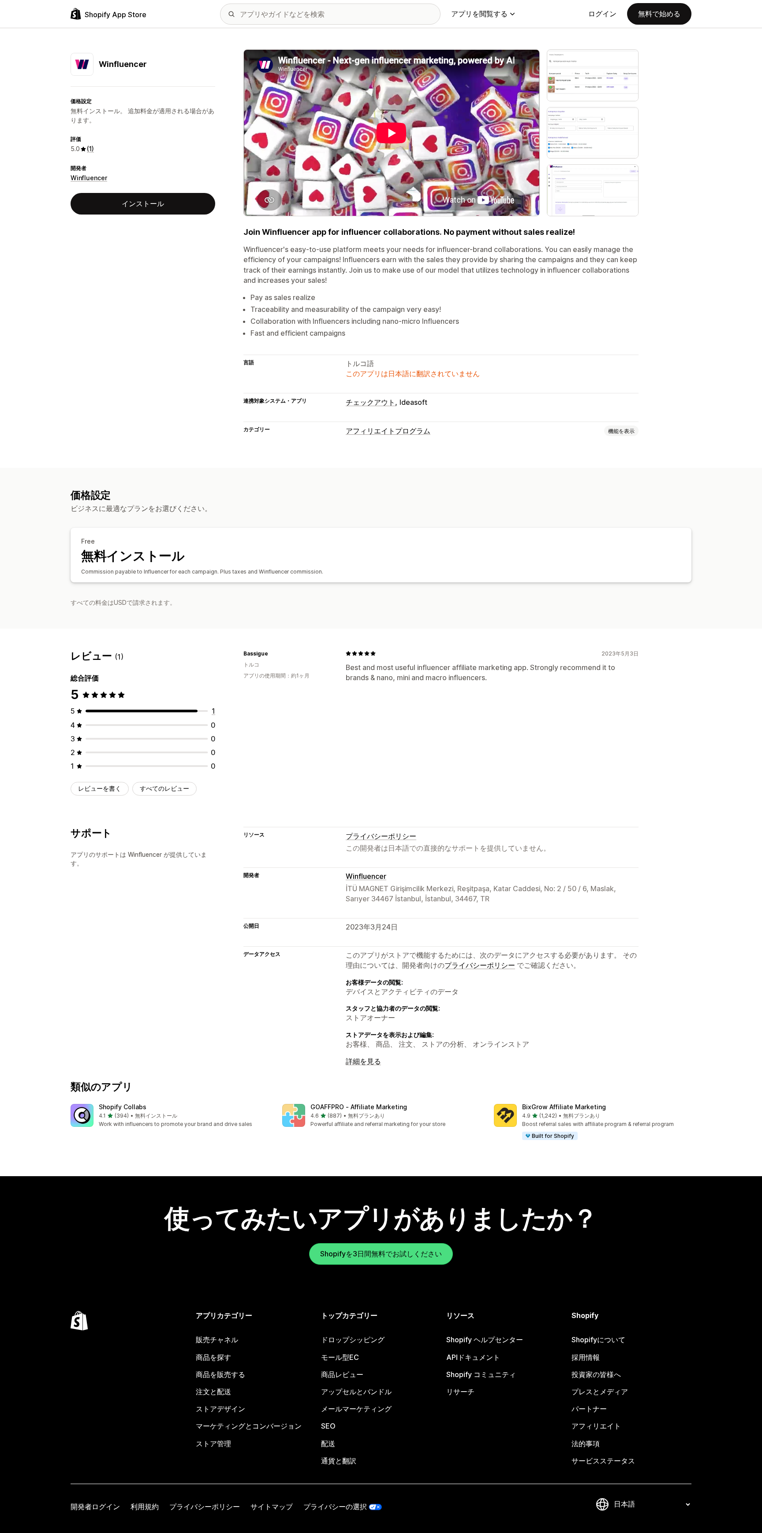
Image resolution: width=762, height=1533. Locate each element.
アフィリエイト (596, 1426)
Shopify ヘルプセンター (484, 1339)
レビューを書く (99, 788)
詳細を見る (363, 1061)
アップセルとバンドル (356, 1391)
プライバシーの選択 (335, 1506)
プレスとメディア (600, 1391)
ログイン (602, 13)
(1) (90, 148)
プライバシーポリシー (381, 836)
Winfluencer (89, 177)
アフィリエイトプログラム (388, 430)
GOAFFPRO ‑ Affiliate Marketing (358, 1107)
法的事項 (586, 1443)
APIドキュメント (473, 1357)
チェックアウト (370, 402)
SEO (328, 1426)
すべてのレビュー (164, 788)
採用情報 (586, 1357)
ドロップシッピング (353, 1339)
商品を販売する (220, 1374)
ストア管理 (213, 1443)
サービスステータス (603, 1460)
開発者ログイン (95, 1506)
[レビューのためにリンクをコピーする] (273, 653)
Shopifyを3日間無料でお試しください (381, 1253)
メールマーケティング (356, 1408)
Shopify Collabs (122, 1107)
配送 (328, 1443)
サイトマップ (271, 1506)
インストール (143, 203)
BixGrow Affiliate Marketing (564, 1107)
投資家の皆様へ (596, 1374)
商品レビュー (342, 1374)
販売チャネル (217, 1339)
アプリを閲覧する (479, 13)
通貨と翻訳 (338, 1460)
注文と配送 (213, 1391)
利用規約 (145, 1506)
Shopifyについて (598, 1339)
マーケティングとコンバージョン (249, 1426)
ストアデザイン (220, 1408)
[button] (169, 1116)
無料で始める (659, 13)
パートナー (589, 1408)
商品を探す (213, 1357)
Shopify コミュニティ (481, 1374)
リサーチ (460, 1391)
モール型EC (340, 1357)
